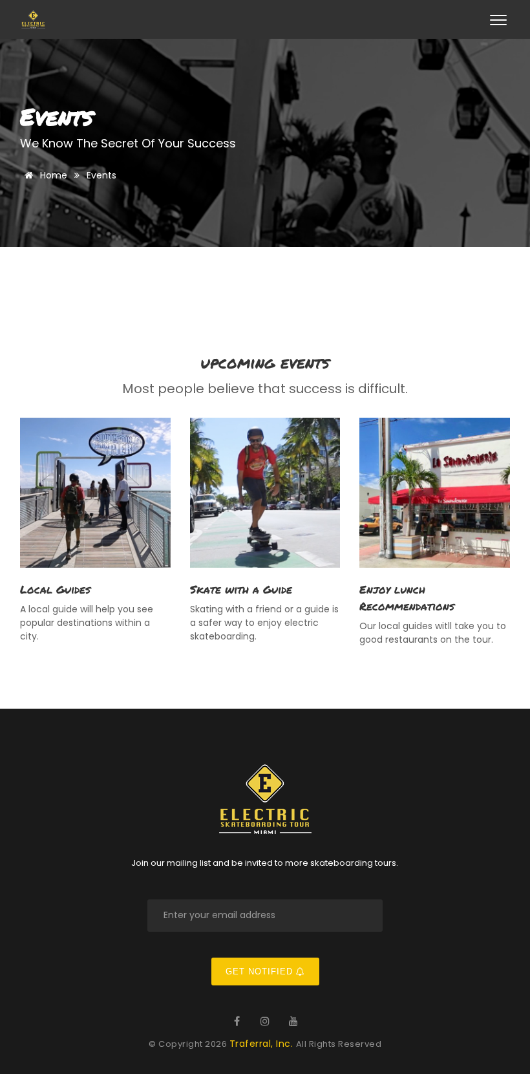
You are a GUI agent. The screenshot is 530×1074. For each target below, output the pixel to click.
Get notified (261, 971)
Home (52, 175)
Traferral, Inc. (262, 1043)
